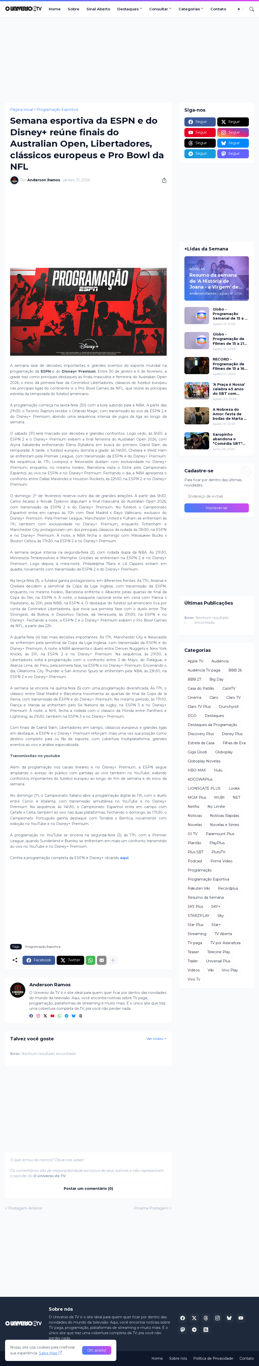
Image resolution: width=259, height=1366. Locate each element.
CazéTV (228, 688)
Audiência (220, 661)
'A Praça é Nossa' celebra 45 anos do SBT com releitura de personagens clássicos (229, 389)
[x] (194, 1318)
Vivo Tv (194, 979)
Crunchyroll (229, 706)
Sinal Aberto (98, 9)
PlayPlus (217, 843)
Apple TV (195, 661)
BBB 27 (194, 679)
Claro (213, 697)
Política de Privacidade (213, 1358)
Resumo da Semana (206, 897)
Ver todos (154, 1039)
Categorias (189, 9)
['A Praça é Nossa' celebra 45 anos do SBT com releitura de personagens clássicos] (196, 390)
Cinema (194, 697)
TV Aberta (223, 934)
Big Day (216, 679)
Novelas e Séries (224, 824)
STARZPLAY (198, 915)
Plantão (194, 843)
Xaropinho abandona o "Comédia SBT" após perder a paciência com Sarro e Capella (228, 439)
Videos (194, 970)
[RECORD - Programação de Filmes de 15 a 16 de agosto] (196, 365)
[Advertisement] (129, 59)
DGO (192, 715)
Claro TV (233, 697)
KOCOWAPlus (200, 779)
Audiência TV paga (204, 670)
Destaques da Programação (212, 725)
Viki (211, 970)
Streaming (197, 934)
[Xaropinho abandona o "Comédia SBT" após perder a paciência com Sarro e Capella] (196, 440)
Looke (234, 788)
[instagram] (38, 1016)
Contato (218, 9)
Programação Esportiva (57, 109)
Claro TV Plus (199, 706)
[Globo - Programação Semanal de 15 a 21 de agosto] (196, 315)
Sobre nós (178, 1358)
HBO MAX (197, 770)
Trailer (193, 961)
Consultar (158, 9)
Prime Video (221, 861)
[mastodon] (182, 1329)
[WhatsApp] (90, 960)
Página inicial (21, 109)
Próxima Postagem (151, 1208)
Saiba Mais (48, 1353)
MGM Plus (197, 797)
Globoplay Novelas (204, 761)
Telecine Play (218, 952)
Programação (200, 870)
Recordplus (228, 888)
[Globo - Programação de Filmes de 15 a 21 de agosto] (196, 340)
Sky (221, 915)
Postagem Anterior (25, 1208)
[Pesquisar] (249, 9)
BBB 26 (235, 670)
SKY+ (215, 906)
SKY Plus (195, 906)
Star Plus (195, 924)
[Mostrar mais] (113, 960)
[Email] (101, 960)
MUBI (219, 797)
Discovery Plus (201, 734)
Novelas (195, 824)
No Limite (216, 806)
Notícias (195, 815)
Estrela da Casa (201, 743)
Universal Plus (218, 961)
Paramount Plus (220, 834)
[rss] (205, 1329)
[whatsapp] (59, 1016)
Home (55, 9)
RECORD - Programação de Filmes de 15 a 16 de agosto (228, 364)
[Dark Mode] (240, 9)
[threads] (80, 1016)
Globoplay (224, 752)
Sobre (73, 9)
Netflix (193, 806)
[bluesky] (73, 1016)
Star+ (216, 924)
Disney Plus (232, 734)
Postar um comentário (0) (88, 1188)
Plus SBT (195, 852)
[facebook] (31, 1016)
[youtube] (52, 1016)
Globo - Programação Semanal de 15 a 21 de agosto (230, 314)
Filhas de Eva (234, 743)
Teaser (193, 952)
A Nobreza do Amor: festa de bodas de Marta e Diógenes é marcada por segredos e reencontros (229, 414)
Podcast (195, 861)
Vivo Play (230, 970)
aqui (124, 858)
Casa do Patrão (201, 688)
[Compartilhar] (162, 180)
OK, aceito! (96, 1350)
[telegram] (66, 1016)
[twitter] (45, 1016)
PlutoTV (218, 852)
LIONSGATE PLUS (204, 788)
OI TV (193, 834)
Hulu (218, 770)
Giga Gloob (197, 752)
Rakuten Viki (199, 888)
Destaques (128, 9)
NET (236, 797)
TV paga (195, 943)
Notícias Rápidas (224, 815)
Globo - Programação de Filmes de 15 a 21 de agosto (228, 339)
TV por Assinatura (225, 943)
